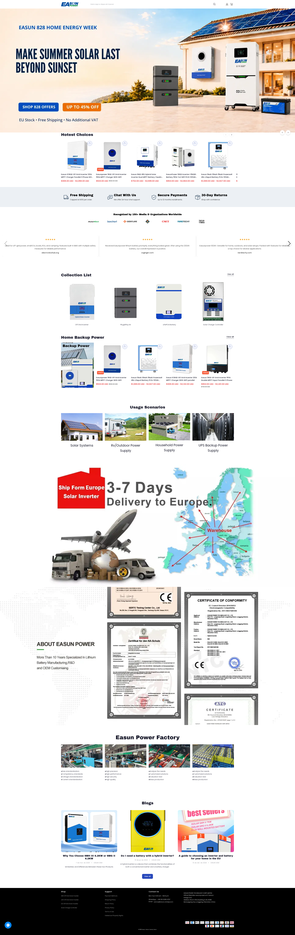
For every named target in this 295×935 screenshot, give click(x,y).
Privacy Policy (109, 908)
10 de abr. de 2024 (200, 863)
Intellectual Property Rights (114, 915)
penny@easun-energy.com (163, 902)
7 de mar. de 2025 (83, 863)
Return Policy (109, 904)
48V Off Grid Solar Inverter (70, 896)
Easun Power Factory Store (149, 929)
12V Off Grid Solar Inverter (69, 904)
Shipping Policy (110, 900)
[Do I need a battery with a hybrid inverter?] (147, 831)
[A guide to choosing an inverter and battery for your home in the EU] (206, 831)
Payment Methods (111, 896)
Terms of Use (109, 912)
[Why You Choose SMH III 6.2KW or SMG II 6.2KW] (89, 831)
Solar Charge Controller (69, 908)
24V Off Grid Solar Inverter (70, 900)
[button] (289, 243)
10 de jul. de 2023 (141, 860)
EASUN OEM (98, 863)
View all (230, 274)
